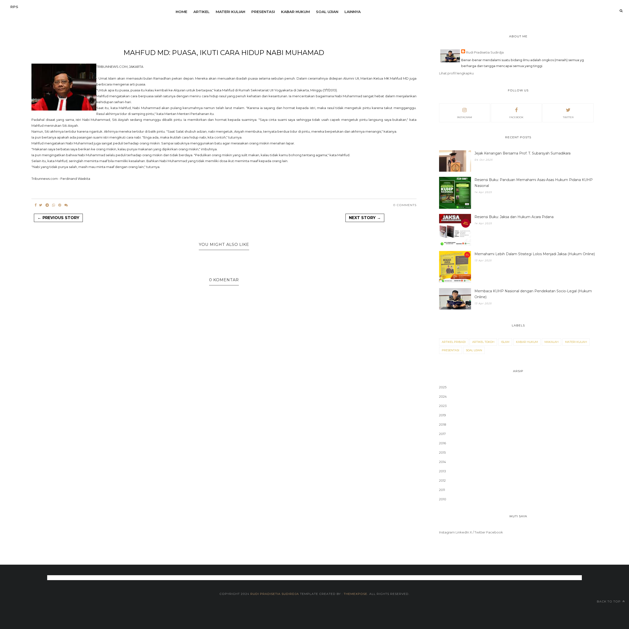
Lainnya (352, 11)
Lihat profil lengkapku (456, 73)
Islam (505, 342)
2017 (442, 434)
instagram (464, 117)
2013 (442, 471)
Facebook (494, 532)
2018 (442, 424)
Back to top (609, 601)
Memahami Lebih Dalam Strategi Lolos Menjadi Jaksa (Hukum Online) (534, 254)
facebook (516, 117)
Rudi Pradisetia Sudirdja (485, 52)
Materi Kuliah (230, 11)
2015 (442, 452)
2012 (442, 480)
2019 (442, 415)
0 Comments (404, 205)
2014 (442, 462)
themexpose (355, 594)
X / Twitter (478, 532)
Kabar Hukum (295, 11)
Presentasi (263, 11)
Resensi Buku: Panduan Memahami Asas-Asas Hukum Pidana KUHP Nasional (533, 183)
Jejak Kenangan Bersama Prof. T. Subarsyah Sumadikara (522, 153)
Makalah (551, 342)
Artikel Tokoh (483, 342)
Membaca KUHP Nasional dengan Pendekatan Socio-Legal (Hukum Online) (533, 294)
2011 (442, 490)
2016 (442, 443)
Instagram (447, 532)
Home (181, 11)
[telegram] (47, 205)
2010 (442, 499)
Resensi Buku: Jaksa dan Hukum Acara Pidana (514, 217)
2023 (443, 406)
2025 (442, 387)
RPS (14, 6)
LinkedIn (462, 532)
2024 (443, 396)
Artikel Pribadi (454, 342)
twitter (568, 117)
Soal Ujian (327, 11)
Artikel (201, 11)
